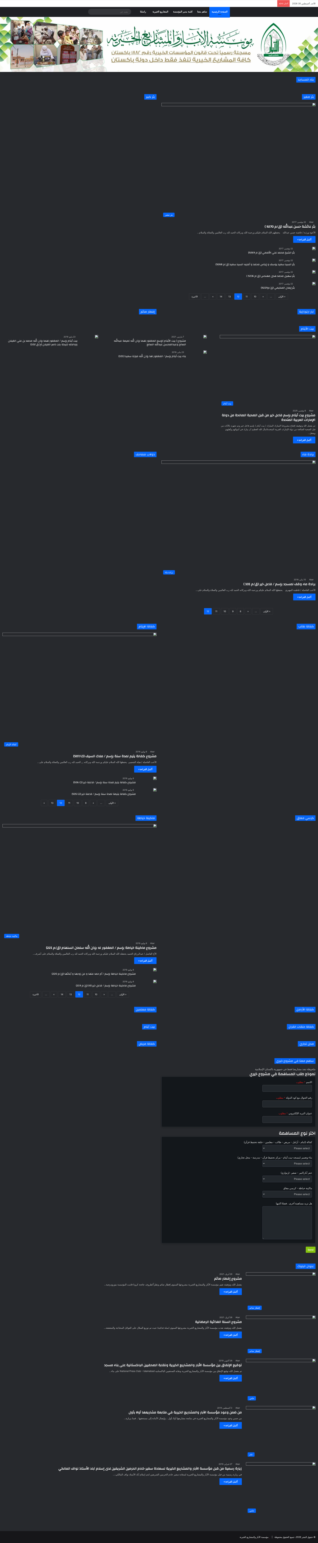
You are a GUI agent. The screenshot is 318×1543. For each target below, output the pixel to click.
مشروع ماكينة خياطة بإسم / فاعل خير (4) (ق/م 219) (106, 985)
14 (221, 296)
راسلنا (143, 11)
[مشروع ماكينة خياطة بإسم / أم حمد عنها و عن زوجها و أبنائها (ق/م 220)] (155, 969)
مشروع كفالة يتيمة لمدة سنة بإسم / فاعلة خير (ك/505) (104, 793)
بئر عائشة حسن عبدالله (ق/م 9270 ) (290, 226)
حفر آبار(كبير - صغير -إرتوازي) (296, 1172)
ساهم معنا (202, 11)
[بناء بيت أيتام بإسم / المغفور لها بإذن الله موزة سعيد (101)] (205, 352)
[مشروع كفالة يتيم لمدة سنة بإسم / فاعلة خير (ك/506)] (155, 778)
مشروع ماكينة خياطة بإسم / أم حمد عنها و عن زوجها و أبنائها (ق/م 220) (94, 973)
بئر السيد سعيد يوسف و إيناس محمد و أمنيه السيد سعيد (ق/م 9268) (255, 264)
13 (229, 296)
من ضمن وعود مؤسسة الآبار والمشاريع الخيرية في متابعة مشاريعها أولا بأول (185, 1412)
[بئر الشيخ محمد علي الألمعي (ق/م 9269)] (314, 248)
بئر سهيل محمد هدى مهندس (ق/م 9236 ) (270, 275)
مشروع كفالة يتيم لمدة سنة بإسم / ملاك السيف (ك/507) (115, 756)
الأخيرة (195, 296)
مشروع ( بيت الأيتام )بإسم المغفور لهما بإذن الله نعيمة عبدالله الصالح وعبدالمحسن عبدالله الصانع (150, 342)
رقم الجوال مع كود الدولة (294, 1097)
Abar (311, 222)
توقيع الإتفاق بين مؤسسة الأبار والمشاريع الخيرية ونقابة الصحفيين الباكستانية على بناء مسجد (173, 1365)
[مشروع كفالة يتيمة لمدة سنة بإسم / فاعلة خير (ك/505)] (155, 789)
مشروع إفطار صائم (228, 1278)
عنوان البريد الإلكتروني (295, 1113)
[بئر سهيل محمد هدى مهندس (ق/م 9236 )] (314, 271)
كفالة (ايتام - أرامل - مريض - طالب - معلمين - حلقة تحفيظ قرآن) (278, 1142)
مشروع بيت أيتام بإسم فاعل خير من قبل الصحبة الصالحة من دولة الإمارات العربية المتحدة (268, 417)
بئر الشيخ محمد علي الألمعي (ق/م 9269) (271, 252)
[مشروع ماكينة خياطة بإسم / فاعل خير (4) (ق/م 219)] (155, 981)
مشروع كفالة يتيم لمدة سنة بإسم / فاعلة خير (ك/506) (104, 782)
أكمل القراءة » (304, 239)
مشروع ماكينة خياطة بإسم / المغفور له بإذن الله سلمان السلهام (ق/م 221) (101, 948)
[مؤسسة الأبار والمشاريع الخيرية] (159, 44)
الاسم (304, 1082)
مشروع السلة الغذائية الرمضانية (218, 1322)
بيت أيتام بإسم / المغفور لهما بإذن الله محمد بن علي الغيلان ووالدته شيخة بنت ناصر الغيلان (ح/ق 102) (43, 342)
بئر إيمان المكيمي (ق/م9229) (278, 287)
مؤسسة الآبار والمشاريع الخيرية (254, 1537)
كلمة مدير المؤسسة (183, 11)
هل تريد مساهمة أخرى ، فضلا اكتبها (294, 1203)
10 (255, 296)
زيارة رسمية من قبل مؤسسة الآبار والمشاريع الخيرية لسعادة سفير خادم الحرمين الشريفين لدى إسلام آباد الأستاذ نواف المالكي (150, 1468)
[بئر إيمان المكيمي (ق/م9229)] (314, 283)
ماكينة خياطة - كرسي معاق (297, 1188)
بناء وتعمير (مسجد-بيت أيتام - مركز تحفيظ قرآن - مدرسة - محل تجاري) (275, 1157)
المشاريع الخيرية (160, 11)
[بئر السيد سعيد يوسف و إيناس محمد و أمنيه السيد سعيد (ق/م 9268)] (314, 260)
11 (247, 296)
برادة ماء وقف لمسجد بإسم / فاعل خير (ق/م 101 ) (279, 584)
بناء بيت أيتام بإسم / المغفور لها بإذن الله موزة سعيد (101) (152, 356)
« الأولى (281, 296)
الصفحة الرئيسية (220, 11)
